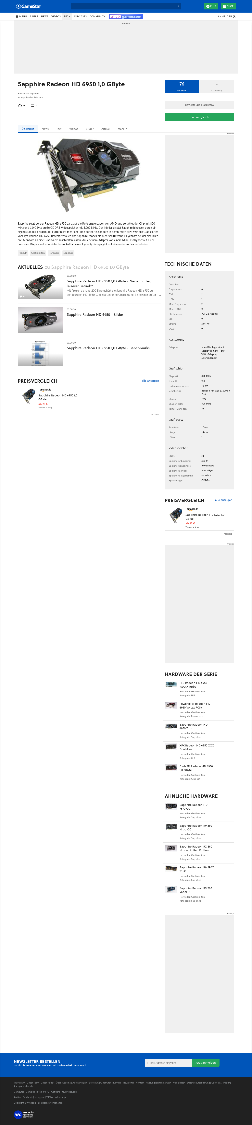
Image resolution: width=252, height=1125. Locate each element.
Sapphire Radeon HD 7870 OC (194, 807)
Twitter (17, 1097)
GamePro (30, 1091)
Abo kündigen (79, 1082)
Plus (213, 6)
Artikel (105, 129)
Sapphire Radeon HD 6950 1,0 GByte (57, 397)
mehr (121, 129)
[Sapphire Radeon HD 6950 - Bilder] (40, 320)
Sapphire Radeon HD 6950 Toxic (194, 726)
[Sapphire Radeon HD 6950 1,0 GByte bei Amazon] (28, 396)
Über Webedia (63, 1082)
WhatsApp (60, 1097)
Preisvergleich (199, 117)
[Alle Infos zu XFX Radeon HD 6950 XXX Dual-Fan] (171, 752)
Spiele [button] (34, 16)
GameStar (19, 1091)
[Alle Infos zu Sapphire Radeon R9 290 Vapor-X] (171, 894)
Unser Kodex (47, 1082)
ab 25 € (43, 404)
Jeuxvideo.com (69, 1091)
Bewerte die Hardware (199, 105)
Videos (73, 129)
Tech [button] (67, 16)
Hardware (54, 252)
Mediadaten (179, 1082)
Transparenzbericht (23, 1086)
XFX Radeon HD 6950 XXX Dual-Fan (197, 747)
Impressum (19, 1082)
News (45, 129)
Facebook (28, 1097)
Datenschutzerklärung (198, 1082)
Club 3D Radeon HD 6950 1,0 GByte (196, 768)
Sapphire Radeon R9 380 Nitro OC (196, 828)
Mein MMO (43, 1091)
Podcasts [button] (80, 16)
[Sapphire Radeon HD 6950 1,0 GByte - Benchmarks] (40, 353)
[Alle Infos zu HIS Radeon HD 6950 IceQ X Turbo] (171, 689)
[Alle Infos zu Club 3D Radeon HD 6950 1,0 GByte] (171, 772)
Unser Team (33, 1082)
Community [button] (97, 16)
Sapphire (68, 252)
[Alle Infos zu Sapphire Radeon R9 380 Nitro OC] (171, 832)
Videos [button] (56, 16)
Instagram (39, 1097)
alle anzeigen (150, 381)
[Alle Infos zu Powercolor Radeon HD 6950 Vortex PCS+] (171, 710)
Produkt (23, 252)
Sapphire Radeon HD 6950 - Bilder (95, 314)
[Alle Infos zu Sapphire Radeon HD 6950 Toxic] (171, 731)
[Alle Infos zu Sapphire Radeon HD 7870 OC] (171, 811)
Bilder (90, 129)
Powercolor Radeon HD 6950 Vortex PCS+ (195, 706)
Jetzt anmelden (206, 1063)
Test (59, 129)
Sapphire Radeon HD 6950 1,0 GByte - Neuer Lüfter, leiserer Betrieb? (109, 283)
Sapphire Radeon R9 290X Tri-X (197, 869)
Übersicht (28, 129)
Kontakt (140, 1082)
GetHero (55, 1091)
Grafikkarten (38, 252)
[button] (21, 16)
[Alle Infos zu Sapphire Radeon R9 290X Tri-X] (171, 873)
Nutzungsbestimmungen (158, 1082)
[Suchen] (178, 6)
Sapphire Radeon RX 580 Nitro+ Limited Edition (196, 848)
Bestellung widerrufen (100, 1082)
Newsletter (128, 1082)
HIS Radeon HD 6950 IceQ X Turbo (193, 685)
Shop (230, 6)
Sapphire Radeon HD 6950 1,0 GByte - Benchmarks (108, 348)
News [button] (44, 16)
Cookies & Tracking (221, 1082)
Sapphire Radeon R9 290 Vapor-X (196, 890)
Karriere (117, 1082)
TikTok (49, 1097)
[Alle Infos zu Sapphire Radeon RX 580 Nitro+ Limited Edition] (171, 853)
